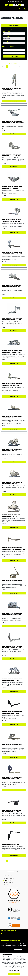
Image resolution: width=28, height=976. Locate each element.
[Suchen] (18, 8)
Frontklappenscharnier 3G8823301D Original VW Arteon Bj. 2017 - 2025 (12, 319)
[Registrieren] (22, 9)
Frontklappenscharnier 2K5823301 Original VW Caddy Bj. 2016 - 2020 (11, 155)
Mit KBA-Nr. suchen (14, 56)
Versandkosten (23, 943)
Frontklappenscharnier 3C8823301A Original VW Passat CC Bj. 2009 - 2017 (12, 253)
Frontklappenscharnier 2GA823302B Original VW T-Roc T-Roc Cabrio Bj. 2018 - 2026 (13, 122)
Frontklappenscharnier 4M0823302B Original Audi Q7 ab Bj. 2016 (12, 483)
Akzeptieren (14, 974)
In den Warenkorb (14, 101)
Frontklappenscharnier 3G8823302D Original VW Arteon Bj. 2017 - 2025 (12, 351)
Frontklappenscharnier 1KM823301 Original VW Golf (11, 89)
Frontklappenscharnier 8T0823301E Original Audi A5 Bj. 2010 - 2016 (12, 778)
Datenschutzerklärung (14, 970)
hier (14, 965)
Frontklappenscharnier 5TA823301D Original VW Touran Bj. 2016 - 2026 (12, 614)
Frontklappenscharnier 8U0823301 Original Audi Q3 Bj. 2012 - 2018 (11, 811)
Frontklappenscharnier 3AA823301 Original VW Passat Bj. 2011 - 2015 (11, 220)
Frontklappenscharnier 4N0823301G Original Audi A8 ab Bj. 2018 (12, 515)
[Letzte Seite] (20, 66)
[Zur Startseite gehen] (14, 5)
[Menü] (2, 8)
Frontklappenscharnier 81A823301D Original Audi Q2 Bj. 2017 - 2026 (12, 712)
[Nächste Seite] (17, 66)
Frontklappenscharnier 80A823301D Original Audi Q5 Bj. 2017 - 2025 (12, 679)
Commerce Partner (18, 949)
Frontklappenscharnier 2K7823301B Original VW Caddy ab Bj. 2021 (12, 187)
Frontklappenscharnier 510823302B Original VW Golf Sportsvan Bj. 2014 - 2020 (14, 548)
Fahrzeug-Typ (5, 41)
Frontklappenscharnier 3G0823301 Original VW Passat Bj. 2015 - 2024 (11, 286)
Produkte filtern (14, 63)
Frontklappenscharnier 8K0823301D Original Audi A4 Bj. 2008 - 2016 (12, 745)
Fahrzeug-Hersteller (7, 31)
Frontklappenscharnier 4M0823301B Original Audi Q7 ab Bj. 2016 (12, 450)
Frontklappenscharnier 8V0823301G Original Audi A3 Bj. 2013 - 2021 (12, 843)
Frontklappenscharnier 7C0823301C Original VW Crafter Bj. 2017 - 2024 (12, 647)
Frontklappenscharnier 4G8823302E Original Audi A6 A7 (12, 417)
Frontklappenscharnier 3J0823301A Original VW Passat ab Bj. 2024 (12, 384)
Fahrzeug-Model (6, 36)
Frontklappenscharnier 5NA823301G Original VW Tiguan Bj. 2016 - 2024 (12, 581)
